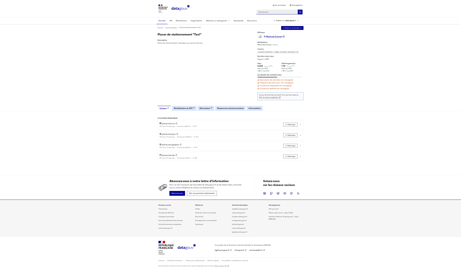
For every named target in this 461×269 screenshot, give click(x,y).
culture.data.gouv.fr (239, 228)
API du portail (273, 209)
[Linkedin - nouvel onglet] (264, 193)
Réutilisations (181, 20)
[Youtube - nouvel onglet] (284, 193)
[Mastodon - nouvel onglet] (271, 193)
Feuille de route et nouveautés (205, 213)
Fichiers (164, 108)
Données (162, 20)
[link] (279, 5)
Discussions (206, 108)
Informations (255, 108)
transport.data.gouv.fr (239, 217)
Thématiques (162, 209)
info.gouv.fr (239, 250)
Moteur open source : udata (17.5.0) (281, 213)
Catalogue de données (166, 217)
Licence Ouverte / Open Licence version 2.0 (278, 52)
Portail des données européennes (169, 224)
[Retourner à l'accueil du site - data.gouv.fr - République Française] (187, 248)
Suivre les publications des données (170, 220)
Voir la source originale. (268, 97)
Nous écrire (252, 20)
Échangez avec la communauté (206, 220)
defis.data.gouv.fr (238, 224)
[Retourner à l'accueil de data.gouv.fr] (180, 8)
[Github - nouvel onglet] (291, 193)
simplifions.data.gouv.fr (240, 209)
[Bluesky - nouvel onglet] (278, 193)
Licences (161, 261)
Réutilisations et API (184, 108)
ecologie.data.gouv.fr (239, 220)
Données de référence (166, 213)
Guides (197, 209)
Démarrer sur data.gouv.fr (216, 20)
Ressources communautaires (230, 108)
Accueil (160, 27)
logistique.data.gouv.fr (239, 232)
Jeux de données (171, 27)
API (171, 20)
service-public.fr (256, 250)
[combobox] (279, 12)
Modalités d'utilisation (175, 261)
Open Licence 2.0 (221, 266)
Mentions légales (213, 261)
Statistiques (199, 224)
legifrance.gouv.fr (222, 250)
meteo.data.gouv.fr (238, 213)
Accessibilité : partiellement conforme (235, 261)
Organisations (196, 20)
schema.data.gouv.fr (165, 228)
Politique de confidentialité (195, 261)
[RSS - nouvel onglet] (298, 193)
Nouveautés (238, 20)
